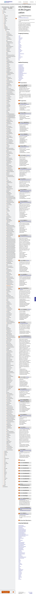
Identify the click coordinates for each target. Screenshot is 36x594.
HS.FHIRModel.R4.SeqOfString (25, 179)
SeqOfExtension (8, 366)
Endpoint (7, 156)
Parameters (8, 290)
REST (5, 470)
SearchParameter (8, 350)
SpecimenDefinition (9, 393)
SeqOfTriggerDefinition (9, 386)
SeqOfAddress (8, 353)
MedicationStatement (9, 235)
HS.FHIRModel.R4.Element (24, 104)
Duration (7, 147)
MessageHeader (8, 262)
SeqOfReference (8, 378)
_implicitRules (20, 37)
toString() (19, 579)
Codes (5, 19)
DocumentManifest (9, 139)
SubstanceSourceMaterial (10, 418)
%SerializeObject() (21, 547)
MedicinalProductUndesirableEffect (11, 257)
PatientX (8, 294)
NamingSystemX (9, 270)
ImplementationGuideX (10, 202)
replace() (19, 575)
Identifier (7, 191)
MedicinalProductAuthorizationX (12, 240)
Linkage (7, 209)
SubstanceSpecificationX (10, 421)
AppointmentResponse (9, 46)
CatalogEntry (8, 68)
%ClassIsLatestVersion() (22, 526)
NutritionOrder (8, 273)
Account (7, 31)
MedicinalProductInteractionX (11, 250)
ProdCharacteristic (9, 313)
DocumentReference (9, 142)
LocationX (8, 215)
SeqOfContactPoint (9, 360)
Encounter (7, 154)
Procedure (7, 311)
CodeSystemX (9, 84)
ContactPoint (8, 106)
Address (7, 36)
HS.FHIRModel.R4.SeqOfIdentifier (25, 275)
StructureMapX (9, 400)
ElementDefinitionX (10, 153)
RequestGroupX (9, 333)
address (19, 42)
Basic (7, 52)
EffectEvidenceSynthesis (9, 148)
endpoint (19, 46)
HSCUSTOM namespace (18, 4)
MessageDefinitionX (10, 261)
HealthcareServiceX (10, 188)
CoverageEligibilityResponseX (11, 117)
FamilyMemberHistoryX (10, 176)
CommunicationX (9, 91)
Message (5, 468)
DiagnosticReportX (10, 137)
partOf (19, 55)
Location (7, 214)
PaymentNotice (8, 295)
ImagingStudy (8, 192)
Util (4, 483)
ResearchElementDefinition (10, 335)
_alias (19, 36)
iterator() (19, 566)
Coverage (7, 112)
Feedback (35, 299)
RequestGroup (8, 332)
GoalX (8, 180)
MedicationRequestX (10, 234)
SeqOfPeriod (8, 373)
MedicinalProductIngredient (10, 246)
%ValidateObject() (21, 549)
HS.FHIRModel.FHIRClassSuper (23, 17)
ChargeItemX (9, 74)
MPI (5, 467)
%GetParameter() (21, 538)
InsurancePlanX (9, 204)
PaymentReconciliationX (10, 297)
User (5, 481)
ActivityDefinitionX (10, 35)
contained (19, 45)
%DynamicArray (22, 499)
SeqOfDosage (8, 362)
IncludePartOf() (20, 74)
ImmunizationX (9, 199)
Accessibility (30, 593)
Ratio (7, 326)
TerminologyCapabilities (10, 431)
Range (7, 324)
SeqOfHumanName (9, 367)
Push (5, 469)
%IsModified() (20, 540)
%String (27, 260)
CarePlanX (8, 64)
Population (8, 305)
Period (7, 299)
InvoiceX (8, 207)
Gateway (5, 454)
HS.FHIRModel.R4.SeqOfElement (25, 113)
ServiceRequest (8, 388)
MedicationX (9, 236)
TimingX (8, 440)
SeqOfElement (8, 364)
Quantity (7, 318)
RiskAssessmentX (9, 344)
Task (7, 429)
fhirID (19, 48)
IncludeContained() (21, 67)
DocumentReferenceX (10, 143)
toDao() (19, 80)
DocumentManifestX (10, 140)
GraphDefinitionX (9, 182)
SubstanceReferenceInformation (11, 415)
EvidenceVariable (8, 165)
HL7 (5, 457)
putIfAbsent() (20, 570)
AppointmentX (9, 47)
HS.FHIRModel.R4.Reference (24, 389)
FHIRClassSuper (7, 29)
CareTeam (7, 66)
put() (19, 567)
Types (5, 479)
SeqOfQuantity (8, 377)
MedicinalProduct (9, 237)
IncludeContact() (20, 66)
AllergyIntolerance (9, 41)
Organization (29, 4)
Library (7, 208)
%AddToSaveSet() (21, 525)
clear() (19, 562)
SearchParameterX (10, 351)
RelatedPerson (8, 329)
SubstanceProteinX (10, 414)
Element (7, 150)
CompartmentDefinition (9, 93)
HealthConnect (6, 458)
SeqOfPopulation (8, 375)
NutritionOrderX (9, 274)
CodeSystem (8, 83)
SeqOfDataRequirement (9, 361)
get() (19, 565)
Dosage (7, 144)
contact (19, 44)
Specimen (7, 392)
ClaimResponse (8, 77)
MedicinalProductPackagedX (11, 253)
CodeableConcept (9, 85)
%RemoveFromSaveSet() (22, 546)
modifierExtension (21, 53)
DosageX (8, 145)
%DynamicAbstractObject (24, 514)
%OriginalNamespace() (21, 544)
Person (7, 300)
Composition (8, 95)
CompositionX (9, 96)
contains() (19, 563)
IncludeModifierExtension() (22, 73)
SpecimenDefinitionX (10, 394)
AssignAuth (6, 15)
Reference (7, 327)
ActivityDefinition (9, 34)
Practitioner (8, 306)
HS (22, 4)
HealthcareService (9, 187)
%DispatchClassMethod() (22, 529)
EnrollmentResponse (9, 159)
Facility (5, 453)
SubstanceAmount (9, 405)
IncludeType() (20, 77)
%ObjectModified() (21, 543)
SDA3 (5, 474)
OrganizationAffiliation (9, 286)
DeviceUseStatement (9, 133)
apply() (19, 561)
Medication (8, 224)
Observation (8, 275)
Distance (7, 138)
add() (19, 559)
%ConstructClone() (21, 528)
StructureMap (8, 399)
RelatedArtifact (8, 328)
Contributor (8, 110)
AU (4, 14)
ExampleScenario (8, 167)
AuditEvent (8, 50)
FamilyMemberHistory (9, 175)
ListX (7, 213)
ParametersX (9, 291)
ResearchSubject (8, 340)
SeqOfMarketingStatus (9, 371)
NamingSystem (8, 269)
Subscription (8, 402)
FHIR (5, 25)
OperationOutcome (9, 283)
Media (7, 223)
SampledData (8, 348)
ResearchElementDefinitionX (11, 337)
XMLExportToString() (21, 553)
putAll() (19, 568)
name (19, 54)
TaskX (8, 430)
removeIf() (20, 573)
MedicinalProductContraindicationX (12, 242)
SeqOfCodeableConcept (9, 356)
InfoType (5, 462)
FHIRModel (24, 4)
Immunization (8, 194)
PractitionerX (9, 310)
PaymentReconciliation (9, 296)
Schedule (7, 349)
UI (4, 480)
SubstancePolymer (9, 410)
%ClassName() (20, 527)
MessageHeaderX (9, 263)
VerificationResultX (10, 447)
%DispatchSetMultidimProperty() (23, 534)
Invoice (7, 205)
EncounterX (8, 155)
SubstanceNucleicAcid (9, 408)
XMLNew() (20, 554)
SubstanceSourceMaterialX (11, 419)
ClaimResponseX (9, 78)
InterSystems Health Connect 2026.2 (5, 4)
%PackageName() (21, 545)
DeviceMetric (8, 128)
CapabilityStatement (9, 61)
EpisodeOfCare (8, 160)
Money (7, 268)
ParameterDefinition (9, 289)
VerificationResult (9, 446)
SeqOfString (8, 383)
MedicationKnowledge (9, 230)
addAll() (19, 560)
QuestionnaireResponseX (11, 322)
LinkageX (8, 210)
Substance (7, 404)
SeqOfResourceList (9, 381)
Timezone (5, 478)
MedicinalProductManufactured (11, 251)
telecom (19, 57)
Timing (7, 438)
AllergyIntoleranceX (10, 42)
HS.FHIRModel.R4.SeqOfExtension (25, 236)
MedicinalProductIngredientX (11, 247)
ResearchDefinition (9, 334)
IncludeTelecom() (21, 75)
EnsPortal (4, 12)
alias (19, 43)
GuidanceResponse (9, 186)
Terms (31, 592)
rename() (19, 574)
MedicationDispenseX (10, 229)
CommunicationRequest (10, 89)
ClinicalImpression (9, 80)
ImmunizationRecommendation (11, 197)
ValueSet (7, 443)
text (19, 58)
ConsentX (8, 104)
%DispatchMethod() (21, 532)
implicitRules (20, 50)
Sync (5, 475)
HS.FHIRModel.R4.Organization (25, 510)
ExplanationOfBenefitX (10, 171)
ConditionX (8, 101)
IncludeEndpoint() (21, 68)
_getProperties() (20, 78)
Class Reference (12, 4)
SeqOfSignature (8, 382)
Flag (7, 177)
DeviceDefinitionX (9, 127)
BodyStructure (8, 57)
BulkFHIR (5, 18)
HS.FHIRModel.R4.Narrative (24, 428)
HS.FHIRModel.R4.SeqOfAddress (25, 169)
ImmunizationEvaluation (10, 196)
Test (5, 476)
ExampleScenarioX (10, 169)
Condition (7, 100)
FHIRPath (5, 451)
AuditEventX (9, 51)
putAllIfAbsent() (20, 569)
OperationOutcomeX (10, 284)
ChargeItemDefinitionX (10, 73)
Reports (5, 473)
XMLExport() (20, 551)
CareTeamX (8, 67)
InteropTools (6, 463)
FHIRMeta (5, 26)
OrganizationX (9, 288)
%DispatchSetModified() (22, 533)
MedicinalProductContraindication (11, 241)
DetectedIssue (8, 122)
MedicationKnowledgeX (10, 231)
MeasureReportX (9, 220)
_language (20, 38)
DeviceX (8, 134)
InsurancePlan (8, 203)
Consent (5, 20)
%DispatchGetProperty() (22, 531)
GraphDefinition (8, 181)
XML (5, 484)
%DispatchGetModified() (22, 530)
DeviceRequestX (9, 132)
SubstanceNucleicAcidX (10, 409)
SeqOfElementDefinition (10, 365)
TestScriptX (8, 437)
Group (7, 183)
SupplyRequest (8, 426)
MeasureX (8, 221)
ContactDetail (8, 105)
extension (19, 47)
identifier (19, 49)
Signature (7, 389)
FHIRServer (6, 452)
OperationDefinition (9, 280)
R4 (26, 4)
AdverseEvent (8, 37)
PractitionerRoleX (9, 308)
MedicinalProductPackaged (10, 252)
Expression (8, 172)
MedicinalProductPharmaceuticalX (12, 256)
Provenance (8, 316)
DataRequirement (9, 120)
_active (19, 35)
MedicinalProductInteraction (10, 248)
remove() (19, 571)
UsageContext (8, 442)
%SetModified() (20, 548)
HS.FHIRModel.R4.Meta (24, 323)
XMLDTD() (20, 550)
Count (7, 111)
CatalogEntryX (9, 69)
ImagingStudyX (9, 193)
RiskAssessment (8, 343)
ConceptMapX (9, 99)
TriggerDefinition (8, 441)
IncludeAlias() (20, 65)
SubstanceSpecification (9, 420)
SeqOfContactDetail (9, 359)
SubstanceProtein (9, 413)
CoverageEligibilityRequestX (11, 115)
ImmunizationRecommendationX (12, 198)
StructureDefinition (9, 397)
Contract (7, 107)
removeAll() (20, 572)
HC (4, 456)
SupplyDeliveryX (9, 425)
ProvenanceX (9, 317)
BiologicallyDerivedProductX (11, 56)
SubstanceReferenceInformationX (12, 416)
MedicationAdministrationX (11, 226)
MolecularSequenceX (10, 267)
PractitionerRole (8, 307)
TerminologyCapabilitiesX (11, 432)
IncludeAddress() (21, 64)
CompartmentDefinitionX (11, 94)
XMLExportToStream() (21, 552)
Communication (8, 88)
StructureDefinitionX (10, 398)
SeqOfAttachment (9, 355)
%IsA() (19, 539)
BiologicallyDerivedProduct (10, 55)
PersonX (8, 301)
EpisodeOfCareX (9, 161)
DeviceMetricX (9, 129)
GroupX (8, 185)
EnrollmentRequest (9, 158)
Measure (7, 218)
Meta (7, 264)
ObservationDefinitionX (10, 278)
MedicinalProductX (10, 258)
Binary (7, 53)
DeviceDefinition (8, 126)
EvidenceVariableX (10, 166)
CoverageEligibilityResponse (10, 116)
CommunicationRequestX (11, 90)
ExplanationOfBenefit (9, 170)
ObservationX (9, 279)
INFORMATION (5, 486)
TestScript (7, 436)
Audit (5, 17)
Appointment (8, 45)
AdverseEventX (9, 39)
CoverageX (8, 118)
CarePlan (7, 63)
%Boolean (28, 155)
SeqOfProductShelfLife (9, 376)
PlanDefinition (8, 302)
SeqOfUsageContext (9, 387)
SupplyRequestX (9, 427)
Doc (5, 24)
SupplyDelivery (8, 424)
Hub (5, 459)
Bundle (7, 58)
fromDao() (20, 79)
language (19, 51)
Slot (6, 391)
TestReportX (9, 435)
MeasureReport (8, 219)
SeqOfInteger (8, 370)
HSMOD (4, 485)
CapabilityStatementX (10, 62)
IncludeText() (20, 76)
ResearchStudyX (9, 339)
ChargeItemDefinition (9, 72)
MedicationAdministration (10, 225)
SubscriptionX (9, 403)
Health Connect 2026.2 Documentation (6, 592)
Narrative (7, 272)
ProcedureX (8, 312)
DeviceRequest (8, 131)
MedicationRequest (9, 232)
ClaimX (8, 79)
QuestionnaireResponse (9, 321)
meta (19, 52)
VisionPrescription (9, 448)
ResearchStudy (8, 338)
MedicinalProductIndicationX (11, 245)
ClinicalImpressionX (10, 82)
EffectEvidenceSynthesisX (11, 149)
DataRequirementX (10, 121)
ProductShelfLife (8, 315)
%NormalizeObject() (21, 542)
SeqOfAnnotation (9, 354)
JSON (5, 464)
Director (5, 23)
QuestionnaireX (9, 323)
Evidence (7, 164)
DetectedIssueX (9, 123)
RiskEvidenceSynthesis (9, 345)
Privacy (29, 592)
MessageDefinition (9, 259)
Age (6, 40)
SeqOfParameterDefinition (10, 372)
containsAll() (20, 564)
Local (5, 465)
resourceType (20, 56)
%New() (19, 541)
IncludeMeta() (20, 72)
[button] (19, 82)
